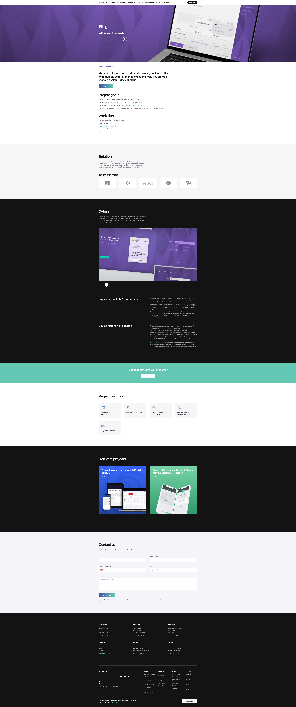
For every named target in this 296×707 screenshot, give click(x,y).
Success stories (107, 66)
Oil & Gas (174, 688)
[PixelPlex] (103, 2)
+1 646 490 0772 (104, 635)
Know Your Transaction (161, 674)
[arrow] (100, 285)
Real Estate (175, 685)
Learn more (115, 702)
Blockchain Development (147, 677)
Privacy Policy (163, 599)
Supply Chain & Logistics (176, 680)
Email (151, 566)
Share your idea (106, 86)
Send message (107, 595)
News (187, 684)
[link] (121, 676)
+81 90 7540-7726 (173, 653)
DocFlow (160, 678)
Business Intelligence (149, 689)
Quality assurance (105, 132)
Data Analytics (147, 687)
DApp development (161, 342)
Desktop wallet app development (110, 126)
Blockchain (103, 39)
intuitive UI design (136, 105)
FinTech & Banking (176, 674)
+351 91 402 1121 (104, 653)
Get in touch (148, 376)
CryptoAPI (160, 685)
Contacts (188, 689)
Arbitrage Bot (161, 683)
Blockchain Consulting (149, 674)
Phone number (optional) (105, 566)
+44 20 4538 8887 (138, 635)
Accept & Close (189, 701)
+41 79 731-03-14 (173, 635)
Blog (187, 682)
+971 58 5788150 (138, 653)
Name (100, 556)
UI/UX (128, 39)
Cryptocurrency (119, 39)
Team (187, 676)
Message (101, 576)
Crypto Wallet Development (147, 681)
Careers (188, 679)
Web (110, 39)
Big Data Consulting (149, 684)
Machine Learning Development (148, 693)
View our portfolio (148, 518)
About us (188, 674)
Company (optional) (154, 556)
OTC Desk (160, 680)
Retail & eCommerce (177, 676)
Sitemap (101, 683)
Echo (151, 342)
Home (100, 66)
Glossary (188, 687)
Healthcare (175, 683)
